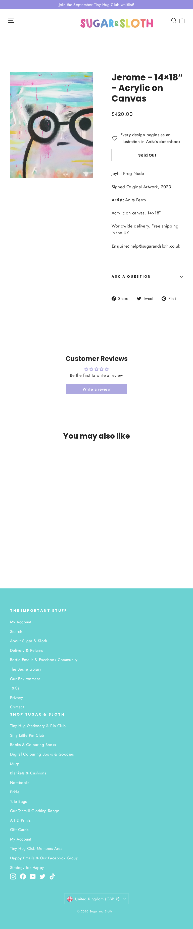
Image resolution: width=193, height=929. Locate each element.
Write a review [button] (96, 389)
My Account (20, 622)
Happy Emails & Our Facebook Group (44, 858)
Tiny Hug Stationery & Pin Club (38, 726)
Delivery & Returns (26, 650)
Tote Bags (18, 801)
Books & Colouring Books (33, 745)
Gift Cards (19, 829)
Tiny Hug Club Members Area (36, 848)
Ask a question (131, 276)
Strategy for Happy (27, 867)
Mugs (15, 764)
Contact (17, 707)
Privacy (16, 698)
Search (16, 631)
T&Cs (14, 688)
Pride (14, 792)
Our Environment (25, 679)
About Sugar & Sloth (28, 641)
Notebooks (19, 782)
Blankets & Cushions (28, 773)
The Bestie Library (25, 669)
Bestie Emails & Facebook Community (43, 660)
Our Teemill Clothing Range (34, 811)
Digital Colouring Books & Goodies (42, 754)
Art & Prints (20, 820)
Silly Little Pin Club (27, 735)
